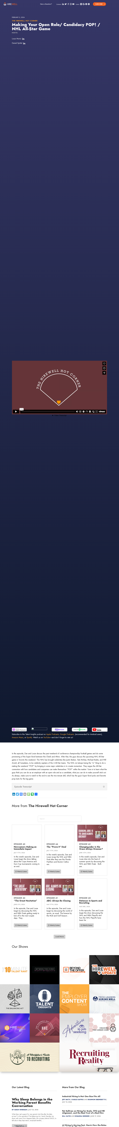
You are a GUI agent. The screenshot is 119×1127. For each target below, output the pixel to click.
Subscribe (99, 4)
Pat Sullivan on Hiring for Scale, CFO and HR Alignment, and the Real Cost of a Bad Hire (83, 1112)
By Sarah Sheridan (19, 1110)
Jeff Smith (66, 1100)
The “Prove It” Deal (56, 846)
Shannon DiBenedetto (97, 1100)
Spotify (29, 737)
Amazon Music (17, 737)
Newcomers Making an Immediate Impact (25, 847)
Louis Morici (16, 38)
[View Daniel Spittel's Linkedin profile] (24, 43)
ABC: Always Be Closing (59, 900)
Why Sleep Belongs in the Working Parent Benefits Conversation (32, 1102)
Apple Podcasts (52, 734)
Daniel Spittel (17, 43)
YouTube (46, 737)
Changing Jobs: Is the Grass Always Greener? (91, 847)
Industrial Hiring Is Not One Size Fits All (81, 1096)
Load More (59, 936)
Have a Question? (46, 4)
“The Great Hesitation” (25, 900)
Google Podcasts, (67, 734)
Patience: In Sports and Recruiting (90, 901)
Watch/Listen (22, 871)
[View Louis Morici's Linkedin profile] (23, 39)
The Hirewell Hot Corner (24, 20)
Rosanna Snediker (82, 1116)
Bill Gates (66, 1116)
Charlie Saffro (77, 1100)
